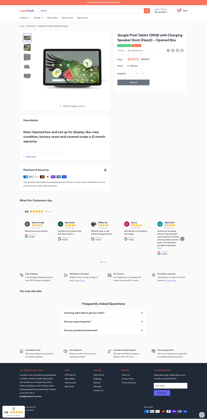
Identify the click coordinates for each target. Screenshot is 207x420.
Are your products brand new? (81, 330)
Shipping (97, 378)
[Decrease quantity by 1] (130, 73)
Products (24, 17)
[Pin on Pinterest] (173, 50)
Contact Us (98, 390)
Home (22, 26)
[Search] (147, 10)
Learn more (80, 280)
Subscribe (162, 393)
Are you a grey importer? (77, 321)
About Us (126, 375)
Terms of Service (129, 382)
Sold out (133, 82)
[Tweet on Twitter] (177, 50)
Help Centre (82, 17)
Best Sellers (52, 17)
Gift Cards (69, 386)
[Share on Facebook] (168, 50)
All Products (31, 26)
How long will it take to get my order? (84, 312)
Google (120, 50)
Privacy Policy (128, 378)
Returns (97, 382)
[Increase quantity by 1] (142, 73)
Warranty (98, 386)
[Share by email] (182, 50)
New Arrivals (67, 17)
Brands (37, 17)
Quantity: (121, 73)
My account (161, 12)
